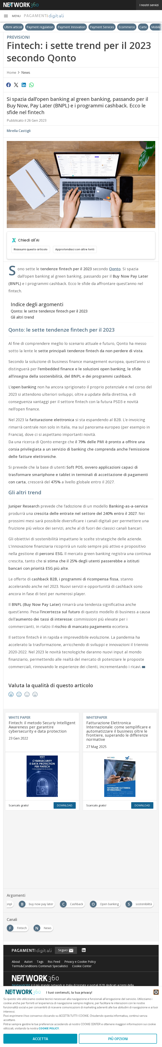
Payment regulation (31, 27)
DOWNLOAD (64, 805)
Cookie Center (82, 966)
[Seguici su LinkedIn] (83, 950)
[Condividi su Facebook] (8, 84)
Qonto (115, 268)
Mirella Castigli (19, 130)
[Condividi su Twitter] (16, 84)
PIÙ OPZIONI (118, 1039)
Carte (134, 27)
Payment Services (93, 27)
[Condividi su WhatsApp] (31, 84)
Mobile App (150, 27)
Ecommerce (117, 27)
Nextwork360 (21, 985)
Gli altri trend (22, 317)
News (25, 72)
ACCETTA (40, 1039)
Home (11, 72)
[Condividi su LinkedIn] (23, 84)
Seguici (63, 950)
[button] (12, 16)
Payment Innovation (62, 27)
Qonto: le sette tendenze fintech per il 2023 (49, 311)
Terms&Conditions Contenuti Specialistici (40, 966)
